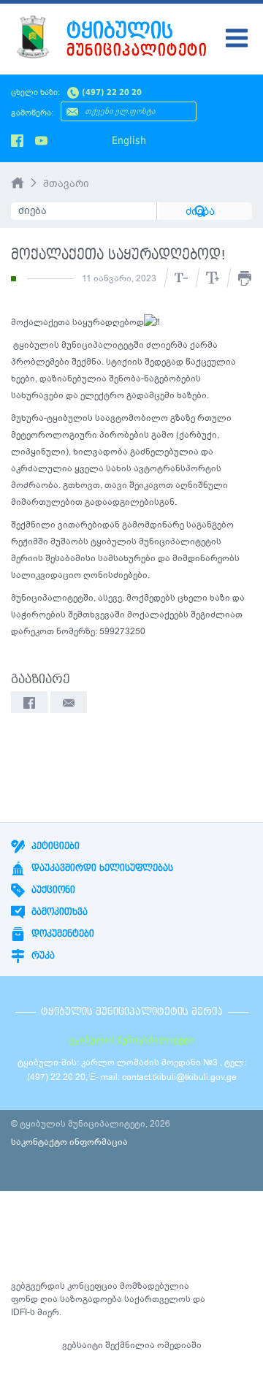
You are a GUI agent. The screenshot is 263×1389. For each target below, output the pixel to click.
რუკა (41, 956)
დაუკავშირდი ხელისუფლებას (100, 868)
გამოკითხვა (58, 912)
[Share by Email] (68, 702)
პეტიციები (54, 846)
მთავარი (66, 183)
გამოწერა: (32, 112)
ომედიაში (179, 1345)
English (129, 140)
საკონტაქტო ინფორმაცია (69, 1142)
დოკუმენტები (61, 934)
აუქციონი (51, 890)
